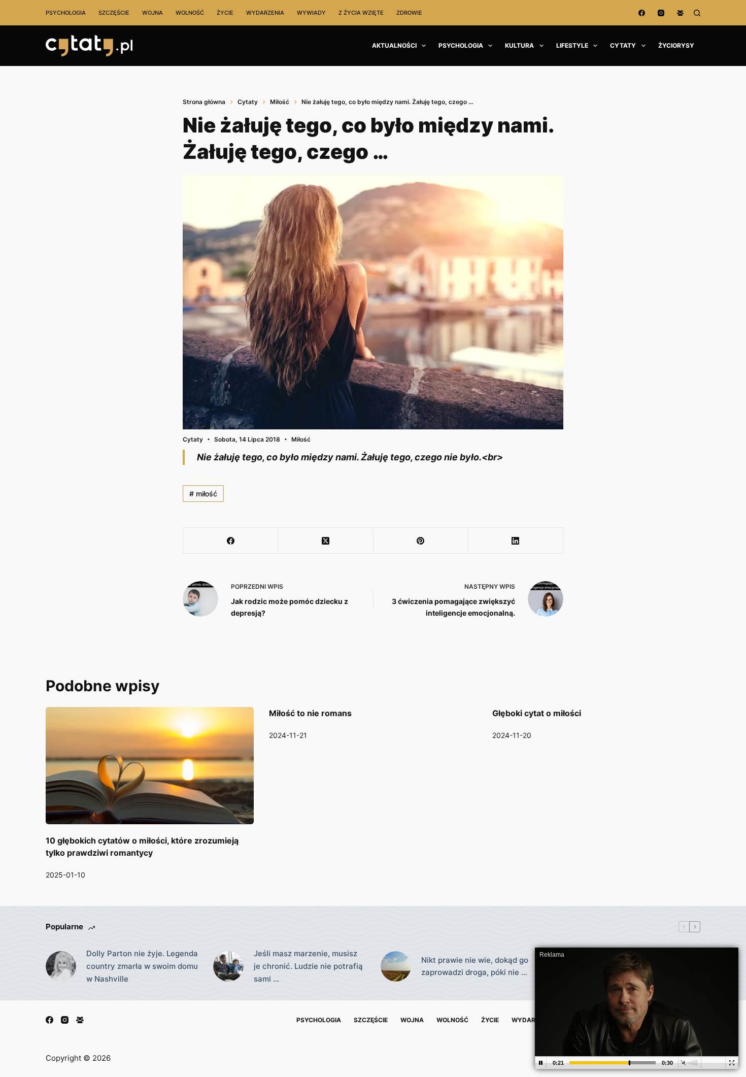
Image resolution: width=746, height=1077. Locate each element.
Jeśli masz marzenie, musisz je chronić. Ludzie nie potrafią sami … (308, 966)
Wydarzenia (265, 12)
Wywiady (311, 12)
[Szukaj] (697, 13)
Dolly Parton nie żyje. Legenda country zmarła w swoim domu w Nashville (142, 966)
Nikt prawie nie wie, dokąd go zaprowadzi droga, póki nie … (474, 966)
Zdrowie (409, 12)
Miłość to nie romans (310, 713)
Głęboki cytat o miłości (536, 713)
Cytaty (623, 45)
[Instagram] (661, 13)
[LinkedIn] (515, 541)
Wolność (190, 12)
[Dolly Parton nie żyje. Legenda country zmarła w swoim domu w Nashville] (61, 966)
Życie (225, 12)
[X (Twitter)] (325, 541)
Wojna (152, 12)
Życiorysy (676, 45)
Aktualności (394, 45)
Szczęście (113, 12)
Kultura (519, 45)
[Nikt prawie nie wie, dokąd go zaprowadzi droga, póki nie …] (396, 966)
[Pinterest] (421, 541)
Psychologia (66, 12)
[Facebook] (641, 13)
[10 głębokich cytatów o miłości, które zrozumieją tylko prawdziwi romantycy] (150, 765)
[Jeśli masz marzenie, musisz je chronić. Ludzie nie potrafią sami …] (228, 966)
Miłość (301, 439)
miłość (203, 493)
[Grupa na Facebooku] (680, 13)
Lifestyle (572, 45)
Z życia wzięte (361, 12)
